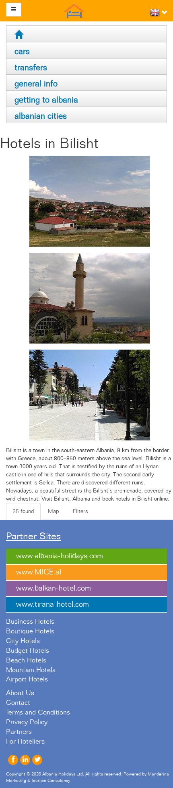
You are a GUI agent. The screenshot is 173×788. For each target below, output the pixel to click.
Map (53, 511)
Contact (18, 703)
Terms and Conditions (38, 712)
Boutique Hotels (30, 631)
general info (36, 84)
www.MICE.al (38, 572)
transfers (30, 67)
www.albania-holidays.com (59, 556)
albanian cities (40, 116)
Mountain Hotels (31, 670)
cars (22, 51)
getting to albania (46, 100)
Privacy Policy (26, 722)
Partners (19, 732)
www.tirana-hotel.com (52, 604)
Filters (80, 511)
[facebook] (13, 760)
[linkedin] (25, 760)
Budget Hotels (27, 651)
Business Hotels (30, 621)
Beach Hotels (26, 660)
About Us (20, 693)
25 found (23, 511)
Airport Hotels (27, 679)
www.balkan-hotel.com (53, 588)
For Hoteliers (25, 741)
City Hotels (23, 641)
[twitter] (37, 760)
